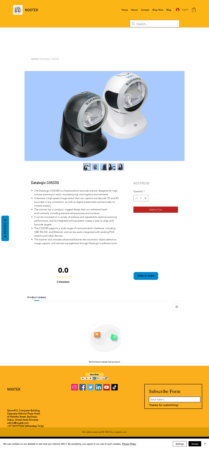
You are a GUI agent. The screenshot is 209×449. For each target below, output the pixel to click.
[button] (194, 9)
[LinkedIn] (98, 387)
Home (34, 58)
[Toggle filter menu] (177, 307)
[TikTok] (114, 387)
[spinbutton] (141, 198)
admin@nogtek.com (18, 422)
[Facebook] (82, 387)
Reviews (5, 228)
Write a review (145, 275)
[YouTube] (106, 387)
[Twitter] (90, 387)
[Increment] (146, 198)
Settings (180, 443)
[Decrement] (136, 198)
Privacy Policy (129, 443)
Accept (194, 443)
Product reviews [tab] (36, 297)
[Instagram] (74, 387)
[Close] (205, 443)
